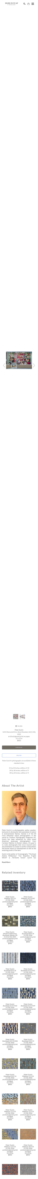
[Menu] (33, 4)
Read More (6, 862)
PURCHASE (19, 747)
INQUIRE (19, 755)
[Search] (24, 4)
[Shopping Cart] (28, 4)
